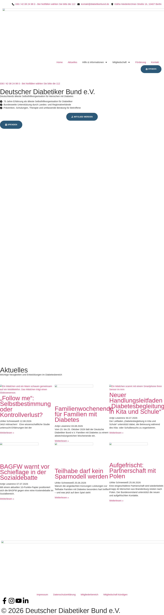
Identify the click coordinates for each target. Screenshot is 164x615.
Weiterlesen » (7, 432)
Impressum (42, 594)
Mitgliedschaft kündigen (115, 594)
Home (60, 62)
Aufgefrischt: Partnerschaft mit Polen (132, 471)
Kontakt (155, 62)
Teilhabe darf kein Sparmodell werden (81, 474)
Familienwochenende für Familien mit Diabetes (84, 414)
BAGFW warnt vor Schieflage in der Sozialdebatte (24, 472)
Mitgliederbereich (89, 594)
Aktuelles (72, 62)
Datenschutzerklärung (64, 594)
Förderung (140, 62)
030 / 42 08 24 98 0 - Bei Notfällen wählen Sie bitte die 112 (30, 83)
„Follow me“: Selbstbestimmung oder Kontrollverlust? (25, 406)
